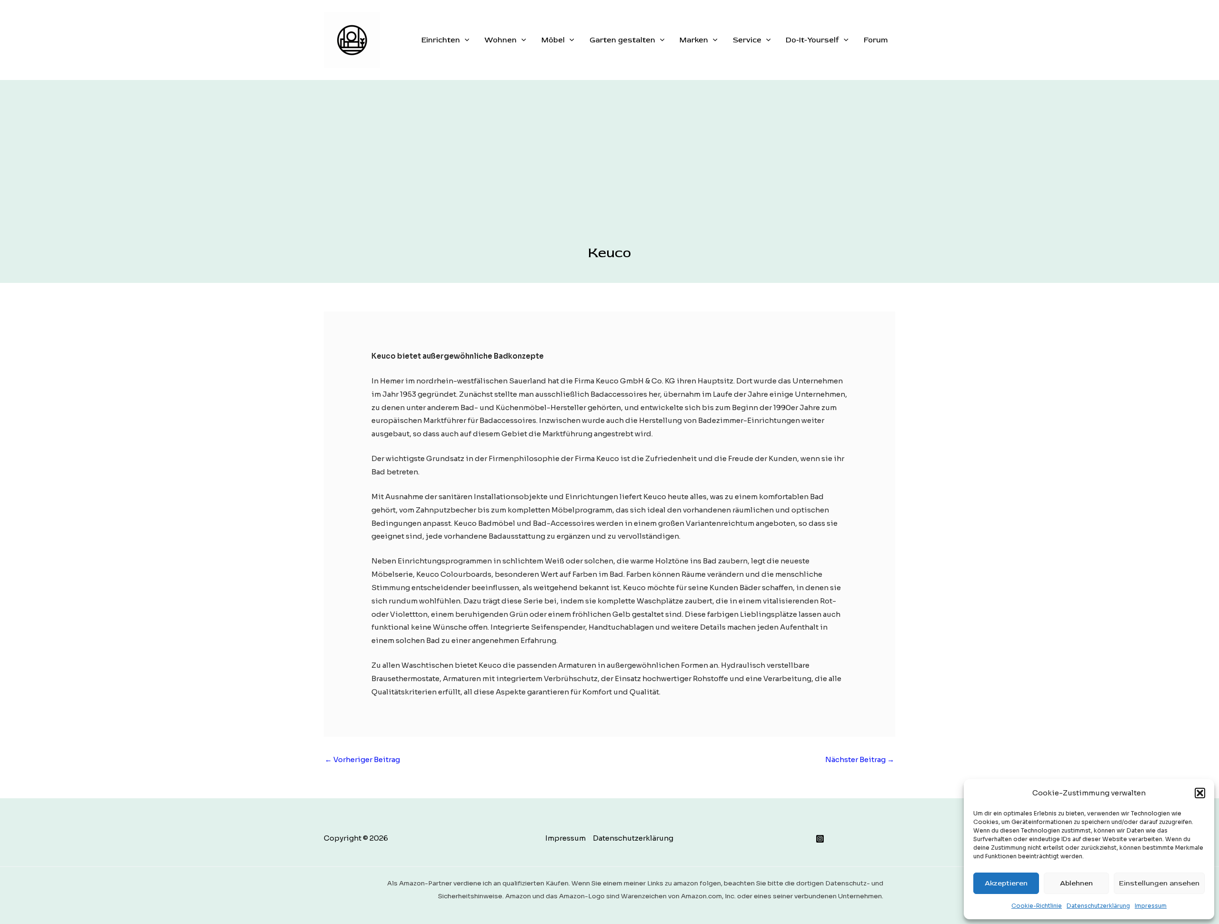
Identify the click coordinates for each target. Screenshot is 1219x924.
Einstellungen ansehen (1159, 883)
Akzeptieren (1006, 883)
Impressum (1151, 905)
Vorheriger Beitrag (362, 759)
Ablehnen (1076, 883)
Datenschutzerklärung (1098, 905)
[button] (1200, 793)
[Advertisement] (609, 173)
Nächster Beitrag (859, 759)
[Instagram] (820, 838)
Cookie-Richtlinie (1036, 905)
